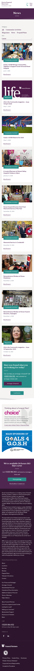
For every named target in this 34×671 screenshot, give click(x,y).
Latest (4, 38)
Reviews (4, 571)
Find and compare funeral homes (11, 604)
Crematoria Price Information (10, 590)
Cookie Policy (15, 658)
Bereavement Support (8, 612)
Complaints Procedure (9, 666)
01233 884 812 (9, 376)
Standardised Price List (8, 587)
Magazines (5, 32)
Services (4, 568)
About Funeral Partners (8, 602)
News (13, 32)
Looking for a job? (7, 607)
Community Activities (13, 30)
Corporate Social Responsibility (11, 663)
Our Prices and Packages (9, 582)
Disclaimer (24, 658)
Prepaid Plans (22, 32)
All (3, 30)
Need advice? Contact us (17, 483)
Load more (17, 393)
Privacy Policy (6, 658)
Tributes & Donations (7, 576)
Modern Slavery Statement (10, 661)
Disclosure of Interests (8, 614)
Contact (4, 578)
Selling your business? (8, 609)
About (3, 563)
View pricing (17, 479)
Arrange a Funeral (13, 383)
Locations (4, 566)
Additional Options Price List (9, 593)
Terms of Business (7, 595)
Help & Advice (5, 598)
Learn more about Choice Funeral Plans (16, 425)
